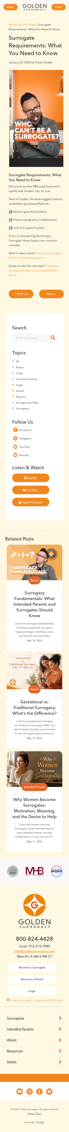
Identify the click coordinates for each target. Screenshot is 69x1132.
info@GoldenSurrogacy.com (34, 951)
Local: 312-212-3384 (34, 946)
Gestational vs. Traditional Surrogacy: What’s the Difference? (34, 707)
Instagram (25, 438)
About (12, 1040)
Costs (19, 373)
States (11, 1062)
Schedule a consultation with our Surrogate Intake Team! (34, 270)
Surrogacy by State (27, 402)
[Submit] (53, 337)
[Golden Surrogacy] (34, 7)
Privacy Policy (34, 1113)
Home (12, 24)
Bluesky (24, 455)
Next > (51, 294)
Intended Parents (26, 379)
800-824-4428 (34, 938)
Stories (20, 390)
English (40, 1122)
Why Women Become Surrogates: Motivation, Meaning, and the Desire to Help (34, 808)
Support (21, 396)
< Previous (21, 294)
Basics (20, 367)
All (17, 361)
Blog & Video (27, 24)
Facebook (25, 430)
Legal (19, 385)
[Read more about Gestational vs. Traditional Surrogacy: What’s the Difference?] (34, 671)
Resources (15, 1051)
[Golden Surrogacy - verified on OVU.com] (34, 1000)
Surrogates (22, 408)
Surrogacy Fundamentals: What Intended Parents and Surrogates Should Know (35, 604)
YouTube (24, 446)
